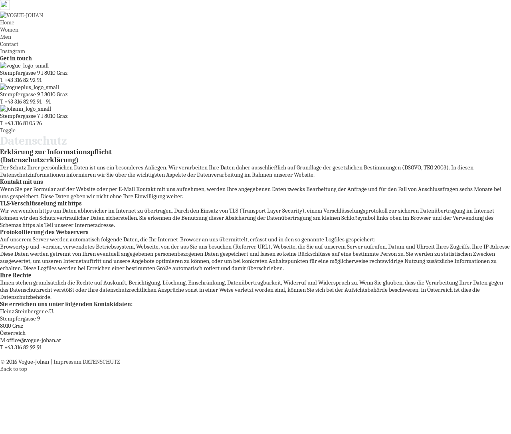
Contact (9, 44)
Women (9, 29)
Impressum (67, 361)
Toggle (8, 130)
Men (5, 36)
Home (7, 22)
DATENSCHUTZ (101, 361)
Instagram (12, 51)
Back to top (13, 368)
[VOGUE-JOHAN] (21, 15)
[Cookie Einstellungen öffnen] (60, 430)
